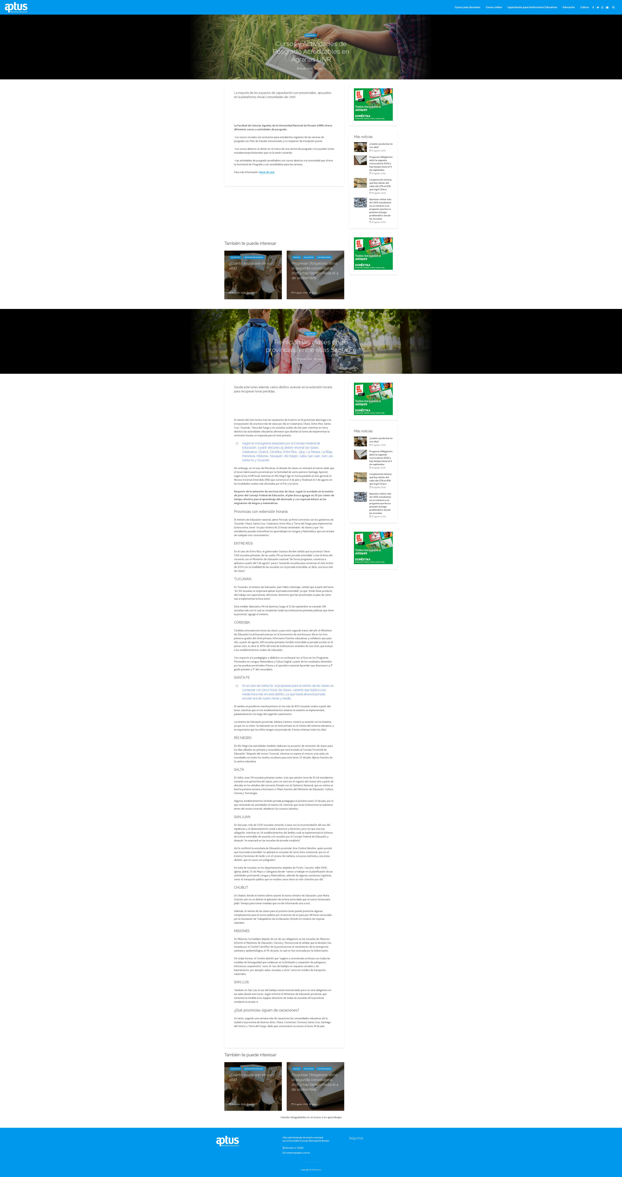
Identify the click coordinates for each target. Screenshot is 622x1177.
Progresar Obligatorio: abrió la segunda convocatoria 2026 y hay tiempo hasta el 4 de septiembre (315, 270)
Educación (569, 7)
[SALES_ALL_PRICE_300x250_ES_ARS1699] (373, 104)
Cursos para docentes (467, 7)
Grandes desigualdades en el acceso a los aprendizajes (311, 1117)
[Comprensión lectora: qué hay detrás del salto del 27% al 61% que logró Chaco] (360, 182)
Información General (254, 257)
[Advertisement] (284, 110)
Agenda (296, 257)
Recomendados (324, 257)
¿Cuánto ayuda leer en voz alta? (251, 265)
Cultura (584, 7)
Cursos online (494, 7)
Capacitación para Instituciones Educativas (532, 7)
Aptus (319, 1169)
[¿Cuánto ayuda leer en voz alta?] (253, 274)
